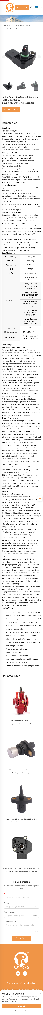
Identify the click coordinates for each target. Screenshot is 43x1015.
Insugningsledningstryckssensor (15, 28)
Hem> (6, 25)
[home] (10, 7)
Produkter (12, 25)
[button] (3, 56)
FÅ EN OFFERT (22, 7)
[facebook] (25, 973)
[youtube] (18, 973)
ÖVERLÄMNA (21, 938)
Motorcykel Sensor (24, 25)
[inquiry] (39, 498)
